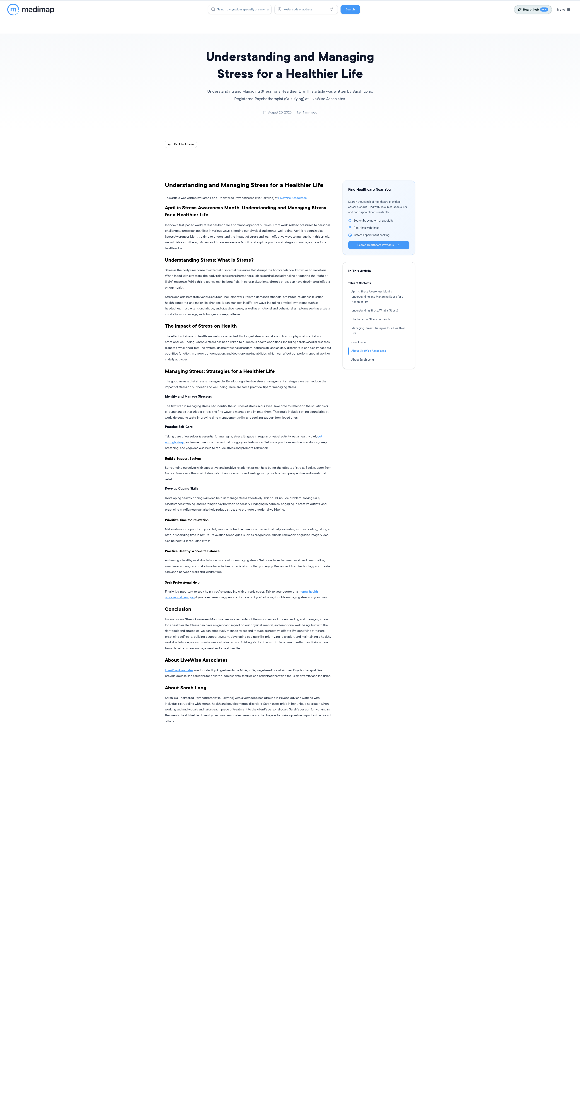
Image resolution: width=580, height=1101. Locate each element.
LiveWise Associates (179, 670)
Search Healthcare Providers (376, 245)
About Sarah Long (362, 360)
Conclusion (358, 342)
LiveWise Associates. (292, 198)
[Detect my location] (331, 9)
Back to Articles (184, 144)
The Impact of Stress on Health (370, 319)
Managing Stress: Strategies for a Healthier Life (378, 330)
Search (350, 9)
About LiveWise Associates (368, 351)
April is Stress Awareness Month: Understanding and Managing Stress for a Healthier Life (377, 297)
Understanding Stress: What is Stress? (374, 310)
